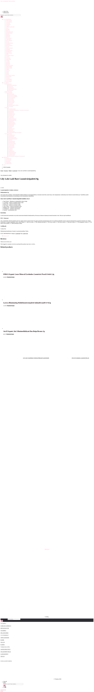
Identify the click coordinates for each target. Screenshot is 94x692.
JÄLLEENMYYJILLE (6, 651)
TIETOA (3, 656)
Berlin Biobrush (9, 31)
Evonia (7, 46)
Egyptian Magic (9, 43)
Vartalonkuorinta (12, 152)
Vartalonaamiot (12, 153)
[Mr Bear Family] (47, 548)
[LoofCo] (47, 517)
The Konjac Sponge (10, 75)
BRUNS (8, 36)
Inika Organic (9, 53)
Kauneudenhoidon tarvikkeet (15, 132)
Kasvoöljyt (11, 99)
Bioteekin (8, 35)
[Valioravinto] (47, 597)
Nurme (7, 69)
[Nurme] (47, 562)
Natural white (9, 67)
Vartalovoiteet (12, 154)
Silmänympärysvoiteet (13, 105)
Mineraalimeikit (12, 123)
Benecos (8, 30)
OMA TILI (5, 11)
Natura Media (9, 66)
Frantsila (8, 49)
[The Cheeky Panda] (47, 589)
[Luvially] (47, 530)
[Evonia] (47, 468)
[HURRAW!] (47, 486)
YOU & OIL (9, 80)
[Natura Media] (47, 553)
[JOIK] (47, 495)
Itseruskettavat (12, 141)
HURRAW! (8, 51)
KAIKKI (3, 644)
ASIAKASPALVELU (5, 649)
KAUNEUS (6, 82)
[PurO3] (47, 575)
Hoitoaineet (11, 87)
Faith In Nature (9, 48)
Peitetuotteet (11, 125)
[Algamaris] (47, 380)
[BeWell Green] (47, 415)
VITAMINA (3, 630)
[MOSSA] (47, 543)
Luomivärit (11, 117)
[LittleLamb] (47, 512)
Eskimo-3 (8, 44)
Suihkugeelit (11, 151)
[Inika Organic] (47, 490)
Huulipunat (11, 112)
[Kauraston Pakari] (47, 499)
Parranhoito (8, 162)
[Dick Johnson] (47, 446)
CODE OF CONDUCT (6, 625)
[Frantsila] (47, 477)
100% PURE (9, 20)
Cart (4, 687)
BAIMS (8, 29)
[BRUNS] (47, 428)
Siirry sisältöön (12, 1)
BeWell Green (9, 33)
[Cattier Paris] (47, 437)
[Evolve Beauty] (47, 464)
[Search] (2, 17)
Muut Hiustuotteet (13, 89)
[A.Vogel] (47, 366)
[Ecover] (47, 450)
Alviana (7, 25)
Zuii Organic (9, 81)
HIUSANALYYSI (5, 628)
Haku (4, 682)
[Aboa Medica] (47, 371)
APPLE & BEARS (10, 26)
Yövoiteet (11, 106)
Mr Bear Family (9, 65)
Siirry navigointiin (4, 1)
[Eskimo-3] (47, 459)
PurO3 (7, 71)
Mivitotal (8, 62)
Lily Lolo (8, 57)
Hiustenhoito (9, 84)
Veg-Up (7, 77)
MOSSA (8, 64)
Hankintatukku (9, 50)
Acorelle (8, 23)
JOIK (7, 54)
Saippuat (11, 149)
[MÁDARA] (47, 534)
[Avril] (47, 393)
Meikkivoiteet (12, 122)
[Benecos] (47, 402)
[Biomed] (47, 419)
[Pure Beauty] (47, 571)
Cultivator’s (8, 39)
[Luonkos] (47, 525)
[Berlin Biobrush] (47, 406)
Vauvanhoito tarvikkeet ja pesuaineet (17, 156)
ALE (4, 164)
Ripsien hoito (12, 128)
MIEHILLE (6, 157)
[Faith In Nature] (47, 472)
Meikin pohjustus (12, 118)
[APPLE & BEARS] (47, 388)
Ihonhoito (8, 161)
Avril (7, 28)
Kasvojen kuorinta (13, 95)
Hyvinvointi (8, 159)
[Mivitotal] (47, 539)
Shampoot (11, 90)
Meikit (7, 107)
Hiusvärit (11, 86)
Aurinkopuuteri (12, 108)
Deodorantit (11, 136)
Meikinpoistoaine (12, 120)
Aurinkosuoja (12, 135)
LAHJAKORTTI (4, 654)
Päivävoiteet (11, 102)
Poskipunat (11, 126)
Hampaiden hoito (12, 137)
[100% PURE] (47, 362)
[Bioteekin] (47, 424)
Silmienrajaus (12, 131)
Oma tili (5, 681)
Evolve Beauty (9, 45)
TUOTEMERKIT (7, 19)
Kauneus (6, 170)
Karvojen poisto (12, 143)
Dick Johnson (9, 40)
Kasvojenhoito (9, 92)
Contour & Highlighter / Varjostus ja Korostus (19, 110)
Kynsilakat (11, 116)
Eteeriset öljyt (9, 91)
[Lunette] (47, 521)
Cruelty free (25, 233)
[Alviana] (47, 384)
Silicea (7, 72)
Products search (4, 15)
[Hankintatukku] (47, 481)
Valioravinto (8, 76)
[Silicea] (47, 580)
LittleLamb (8, 59)
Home (2, 170)
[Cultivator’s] (47, 442)
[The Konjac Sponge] (47, 593)
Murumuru (47, 549)
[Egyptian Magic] (47, 455)
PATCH (8, 70)
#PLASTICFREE (4, 633)
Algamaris (8, 24)
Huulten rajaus (12, 113)
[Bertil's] (47, 411)
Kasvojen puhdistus (13, 96)
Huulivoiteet (11, 94)
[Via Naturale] (47, 606)
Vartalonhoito (9, 133)
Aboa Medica (9, 21)
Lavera (7, 56)
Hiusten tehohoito (13, 85)
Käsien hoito (11, 146)
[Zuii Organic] (47, 615)
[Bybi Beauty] (47, 433)
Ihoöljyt (10, 140)
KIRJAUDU (6, 12)
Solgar (7, 74)
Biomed (7, 34)
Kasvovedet (11, 100)
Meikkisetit (11, 121)
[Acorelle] (47, 375)
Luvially (8, 61)
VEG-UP (3, 642)
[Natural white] (47, 558)
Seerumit (11, 103)
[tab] (48, 236)
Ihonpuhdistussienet (13, 138)
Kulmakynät (11, 115)
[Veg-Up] (47, 602)
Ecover (7, 41)
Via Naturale (9, 79)
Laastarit (11, 148)
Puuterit (10, 127)
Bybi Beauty (9, 38)
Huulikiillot (11, 111)
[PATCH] (47, 566)
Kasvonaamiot (12, 97)
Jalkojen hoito (12, 142)
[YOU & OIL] (47, 611)
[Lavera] (47, 503)
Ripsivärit (11, 130)
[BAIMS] (47, 397)
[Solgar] (47, 584)
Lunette (7, 60)
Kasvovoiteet (12, 101)
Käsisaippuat (11, 147)
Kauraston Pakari (10, 55)
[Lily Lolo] (5, 185)
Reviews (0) (6, 235)
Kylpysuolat (11, 144)
